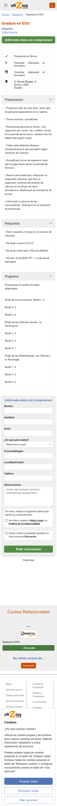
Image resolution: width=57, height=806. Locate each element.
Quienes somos (14, 689)
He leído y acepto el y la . (28, 522)
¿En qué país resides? (16, 439)
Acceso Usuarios (15, 701)
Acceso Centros (14, 706)
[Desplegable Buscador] (52, 5)
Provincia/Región (13, 451)
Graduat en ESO (11, 642)
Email (7, 428)
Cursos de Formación (38, 685)
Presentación (14, 99)
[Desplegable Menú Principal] (6, 5)
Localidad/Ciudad (14, 462)
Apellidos (9, 417)
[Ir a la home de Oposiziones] (19, 5)
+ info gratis (28, 648)
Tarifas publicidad (15, 695)
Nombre (8, 406)
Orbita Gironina (10, 32)
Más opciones (29, 800)
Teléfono (9, 473)
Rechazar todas (28, 790)
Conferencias (39, 702)
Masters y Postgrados (38, 694)
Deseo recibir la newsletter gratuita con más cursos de (29, 535)
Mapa (9, 684)
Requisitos (12, 223)
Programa (12, 276)
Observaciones (12, 484)
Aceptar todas (28, 781)
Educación (28, 665)
